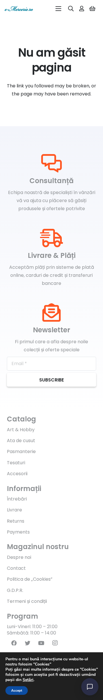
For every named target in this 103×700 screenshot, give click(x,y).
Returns (15, 521)
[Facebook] (14, 643)
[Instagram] (55, 643)
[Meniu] (58, 8)
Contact (16, 568)
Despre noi (19, 557)
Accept (16, 690)
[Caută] (71, 8)
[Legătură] (19, 8)
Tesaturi (16, 462)
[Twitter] (27, 643)
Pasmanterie (21, 451)
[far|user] (81, 8)
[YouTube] (41, 643)
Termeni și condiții (27, 601)
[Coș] (92, 8)
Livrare (14, 510)
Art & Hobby (21, 429)
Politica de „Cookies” (29, 579)
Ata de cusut (21, 440)
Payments (18, 532)
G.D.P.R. (15, 590)
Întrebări (17, 499)
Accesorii (17, 473)
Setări (28, 679)
